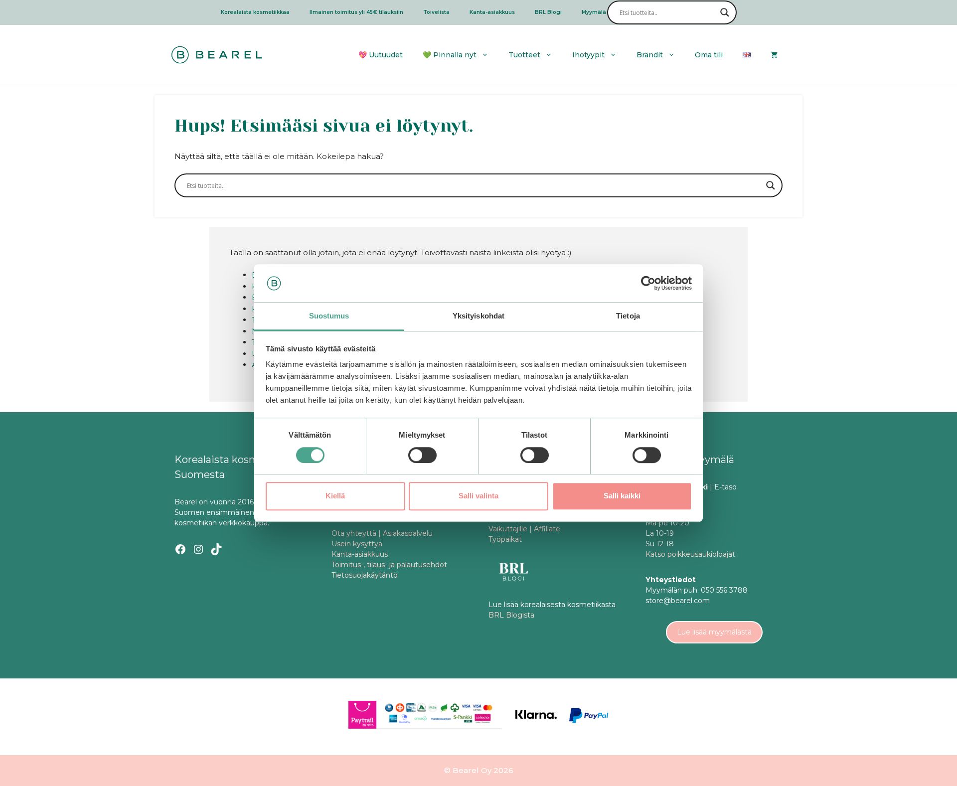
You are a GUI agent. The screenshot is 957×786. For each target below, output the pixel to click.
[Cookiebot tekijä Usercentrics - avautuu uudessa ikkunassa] (648, 283)
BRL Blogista (511, 615)
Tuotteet (524, 54)
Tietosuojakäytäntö (364, 575)
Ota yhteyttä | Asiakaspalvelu (382, 533)
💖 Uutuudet (380, 54)
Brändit (650, 54)
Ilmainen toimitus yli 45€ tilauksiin (356, 12)
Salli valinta (478, 495)
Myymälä (594, 12)
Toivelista (436, 12)
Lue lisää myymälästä (714, 632)
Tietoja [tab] (628, 316)
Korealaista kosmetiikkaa (255, 12)
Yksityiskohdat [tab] (478, 316)
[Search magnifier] (725, 12)
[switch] (422, 455)
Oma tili (709, 54)
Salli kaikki (622, 495)
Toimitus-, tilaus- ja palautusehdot (389, 564)
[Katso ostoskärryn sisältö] (774, 55)
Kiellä (335, 495)
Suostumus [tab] (329, 316)
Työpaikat (505, 539)
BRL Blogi (548, 12)
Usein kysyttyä (356, 543)
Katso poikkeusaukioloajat (690, 554)
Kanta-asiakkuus (492, 12)
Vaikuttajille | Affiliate (524, 528)
